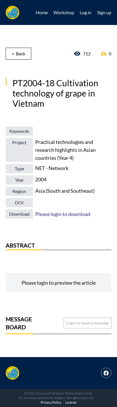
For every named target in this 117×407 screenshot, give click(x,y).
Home (42, 12)
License (70, 402)
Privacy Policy (51, 402)
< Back (18, 53)
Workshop (63, 12)
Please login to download (62, 214)
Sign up (104, 12)
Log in (85, 12)
